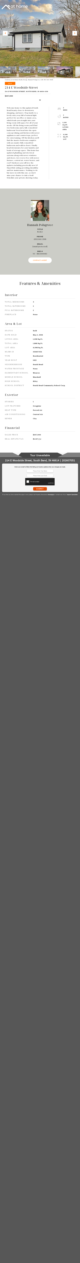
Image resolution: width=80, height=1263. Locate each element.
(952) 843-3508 (40, 239)
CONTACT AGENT (40, 260)
